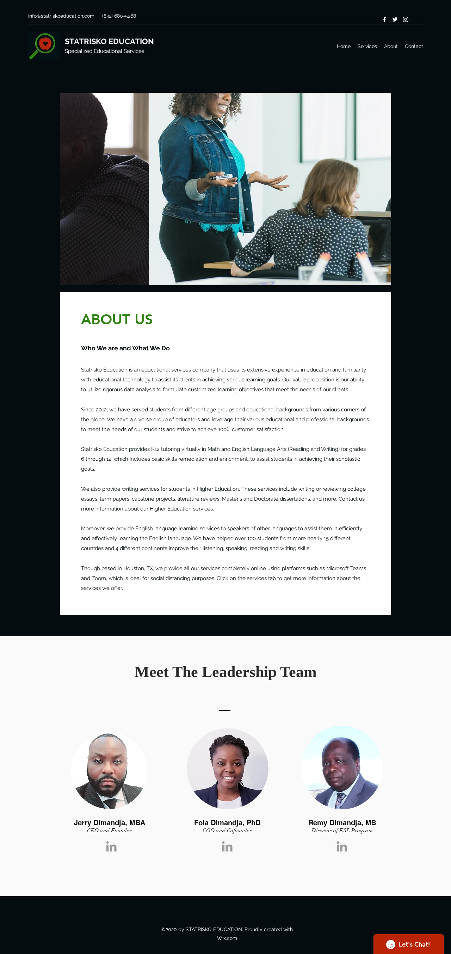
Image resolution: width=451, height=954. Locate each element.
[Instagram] (405, 19)
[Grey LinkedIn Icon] (111, 846)
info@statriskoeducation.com (61, 16)
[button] (225, 189)
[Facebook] (384, 19)
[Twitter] (395, 19)
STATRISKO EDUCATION (109, 41)
